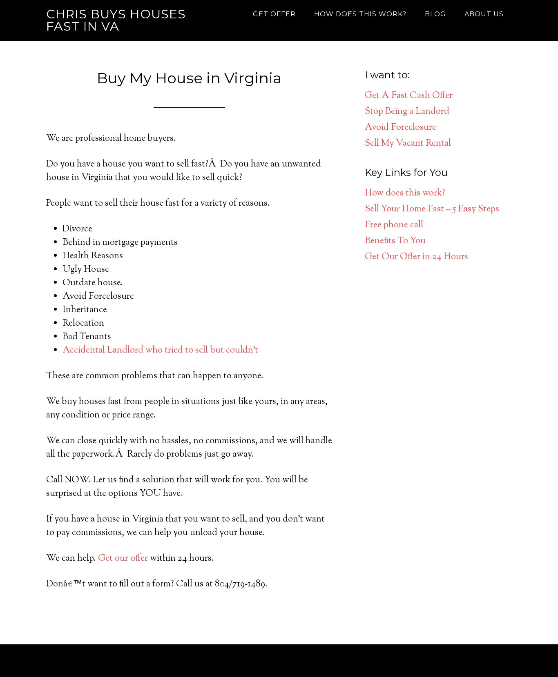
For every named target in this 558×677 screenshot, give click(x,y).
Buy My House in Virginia (189, 78)
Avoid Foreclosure (400, 127)
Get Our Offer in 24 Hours (416, 257)
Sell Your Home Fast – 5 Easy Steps (432, 209)
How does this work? (405, 193)
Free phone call (394, 225)
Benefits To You (395, 241)
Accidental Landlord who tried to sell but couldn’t (160, 350)
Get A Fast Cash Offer (409, 95)
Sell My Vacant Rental (408, 143)
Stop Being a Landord (407, 111)
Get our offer (123, 558)
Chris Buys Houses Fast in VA (116, 20)
